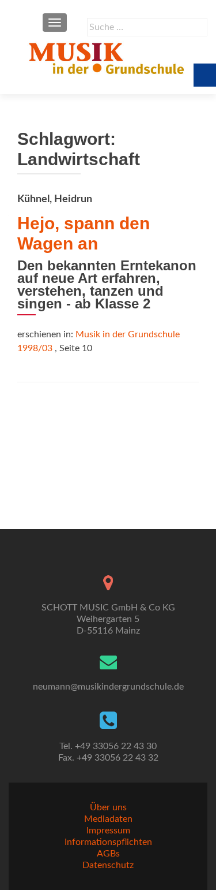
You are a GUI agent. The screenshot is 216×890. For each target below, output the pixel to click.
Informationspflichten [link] (108, 842)
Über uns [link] (108, 807)
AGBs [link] (108, 853)
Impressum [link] (108, 830)
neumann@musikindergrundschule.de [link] (108, 686)
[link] (108, 58)
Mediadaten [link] (108, 819)
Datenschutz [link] (108, 865)
